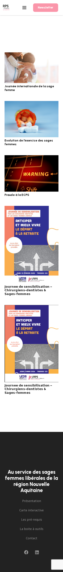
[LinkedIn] (37, 552)
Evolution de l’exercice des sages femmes (29, 142)
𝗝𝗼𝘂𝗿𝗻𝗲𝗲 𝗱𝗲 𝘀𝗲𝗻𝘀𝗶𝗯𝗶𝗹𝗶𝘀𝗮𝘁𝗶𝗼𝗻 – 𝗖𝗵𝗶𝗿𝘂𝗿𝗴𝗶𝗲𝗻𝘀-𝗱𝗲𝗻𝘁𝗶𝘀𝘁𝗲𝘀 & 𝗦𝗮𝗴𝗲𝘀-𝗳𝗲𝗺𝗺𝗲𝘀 (28, 290)
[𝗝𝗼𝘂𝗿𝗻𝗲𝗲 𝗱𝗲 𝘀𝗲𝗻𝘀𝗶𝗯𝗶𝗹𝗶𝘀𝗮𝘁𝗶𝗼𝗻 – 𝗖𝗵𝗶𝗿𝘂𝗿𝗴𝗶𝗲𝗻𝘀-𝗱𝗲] (31, 244)
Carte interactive (31, 510)
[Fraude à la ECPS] (31, 173)
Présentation (31, 501)
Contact (31, 538)
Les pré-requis (31, 519)
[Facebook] (26, 552)
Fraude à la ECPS (17, 195)
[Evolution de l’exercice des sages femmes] (31, 119)
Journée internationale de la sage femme (29, 88)
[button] (24, 8)
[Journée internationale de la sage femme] (31, 67)
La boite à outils (31, 529)
